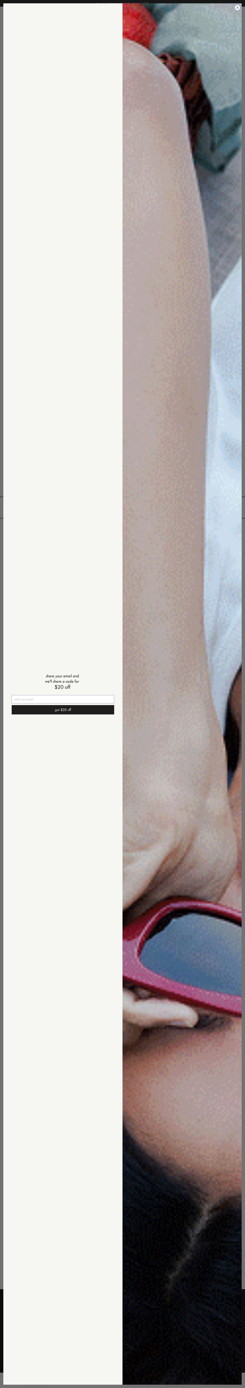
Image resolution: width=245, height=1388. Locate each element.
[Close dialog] (237, 8)
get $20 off (63, 710)
